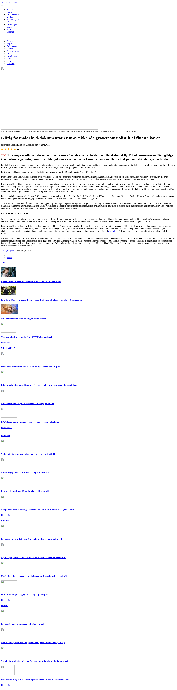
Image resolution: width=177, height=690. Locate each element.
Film (9, 29)
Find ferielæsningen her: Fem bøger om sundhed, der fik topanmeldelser (35, 680)
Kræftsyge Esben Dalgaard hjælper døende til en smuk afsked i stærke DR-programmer (42, 300)
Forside (10, 9)
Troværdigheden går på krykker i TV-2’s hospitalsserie (27, 337)
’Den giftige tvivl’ (9, 250)
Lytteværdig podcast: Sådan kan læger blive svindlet (25, 491)
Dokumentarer (13, 14)
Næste (9, 257)
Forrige (10, 255)
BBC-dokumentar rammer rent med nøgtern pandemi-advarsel (30, 422)
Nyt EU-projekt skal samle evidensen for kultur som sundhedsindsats (33, 557)
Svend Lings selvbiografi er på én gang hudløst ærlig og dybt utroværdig (35, 661)
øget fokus (112, 231)
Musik (9, 27)
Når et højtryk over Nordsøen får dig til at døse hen (25, 472)
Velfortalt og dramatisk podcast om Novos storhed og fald (28, 454)
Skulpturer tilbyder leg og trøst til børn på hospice (24, 594)
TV (8, 22)
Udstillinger (12, 24)
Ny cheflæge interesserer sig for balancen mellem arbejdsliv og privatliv (34, 576)
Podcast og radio (14, 19)
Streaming (11, 32)
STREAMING (9, 347)
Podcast (5, 435)
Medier (10, 17)
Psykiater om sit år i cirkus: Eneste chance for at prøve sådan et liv (32, 539)
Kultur (5, 520)
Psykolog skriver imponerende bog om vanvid (22, 624)
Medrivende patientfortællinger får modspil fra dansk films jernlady (33, 642)
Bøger (9, 12)
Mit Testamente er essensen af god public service (23, 318)
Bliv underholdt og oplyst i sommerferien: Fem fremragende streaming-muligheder (39, 385)
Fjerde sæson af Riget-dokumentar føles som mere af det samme (31, 281)
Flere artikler (6, 342)
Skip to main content (10, 2)
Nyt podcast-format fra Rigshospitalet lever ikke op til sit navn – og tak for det (37, 510)
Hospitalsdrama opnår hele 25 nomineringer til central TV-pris (30, 366)
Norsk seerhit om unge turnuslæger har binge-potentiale (27, 403)
